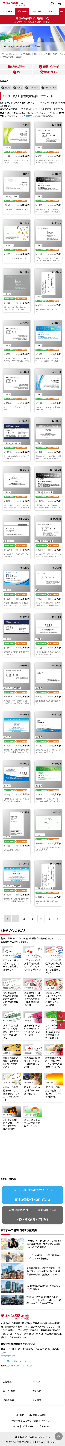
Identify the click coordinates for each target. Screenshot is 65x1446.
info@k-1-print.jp (32, 1199)
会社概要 (7, 1382)
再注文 (51, 11)
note (16, 1426)
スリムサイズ (7, 57)
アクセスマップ (8, 1356)
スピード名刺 (7, 11)
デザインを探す (22, 11)
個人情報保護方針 (37, 1415)
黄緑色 (19, 87)
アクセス (36, 1382)
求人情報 (36, 1400)
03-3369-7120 (32, 1219)
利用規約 (20, 1415)
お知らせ (36, 1391)
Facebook (46, 1426)
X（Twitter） (29, 1426)
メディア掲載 (9, 1391)
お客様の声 (8, 1400)
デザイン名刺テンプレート (29, 54)
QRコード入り (59, 54)
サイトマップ (47, 1421)
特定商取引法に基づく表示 (25, 1421)
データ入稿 (36, 11)
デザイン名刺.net (7, 54)
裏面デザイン (32, 116)
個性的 (47, 54)
